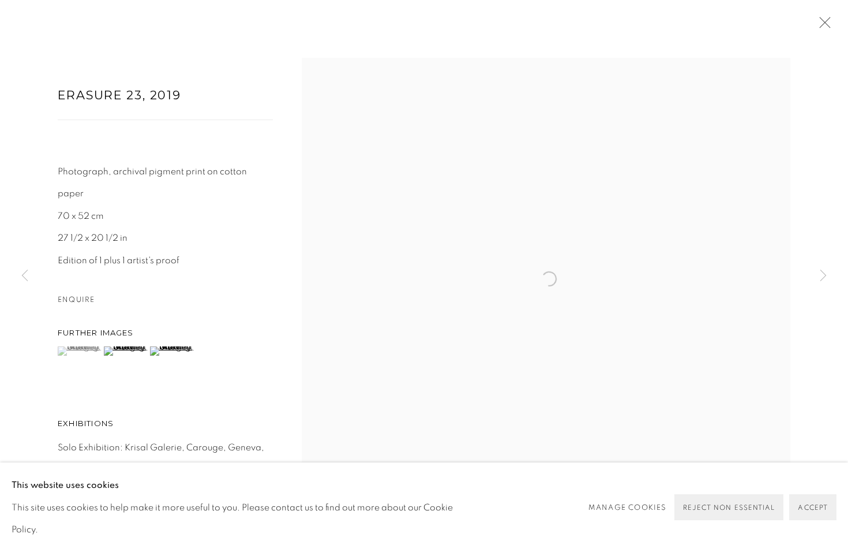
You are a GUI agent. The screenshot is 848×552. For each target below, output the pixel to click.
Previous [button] (25, 276)
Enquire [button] (76, 300)
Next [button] (823, 276)
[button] (79, 351)
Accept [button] (813, 507)
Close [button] (822, 26)
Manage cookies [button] (627, 507)
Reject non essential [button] (729, 507)
